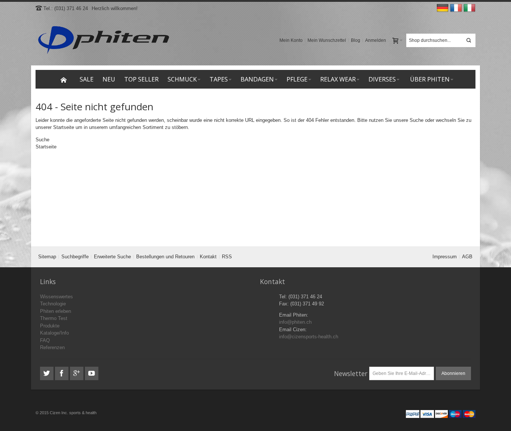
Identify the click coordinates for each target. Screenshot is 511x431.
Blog (355, 40)
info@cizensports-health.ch (308, 336)
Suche (416, 120)
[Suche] (468, 40)
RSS (227, 256)
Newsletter (350, 373)
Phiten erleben (55, 311)
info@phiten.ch (295, 322)
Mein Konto (291, 40)
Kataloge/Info (54, 333)
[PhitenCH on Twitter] (47, 373)
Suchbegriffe (75, 256)
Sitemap (47, 256)
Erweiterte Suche (112, 256)
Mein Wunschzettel (326, 40)
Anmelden (375, 40)
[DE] (443, 8)
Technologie (53, 304)
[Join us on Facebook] (62, 373)
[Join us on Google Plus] (77, 373)
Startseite (63, 127)
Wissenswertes (56, 296)
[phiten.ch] (103, 40)
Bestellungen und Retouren (165, 256)
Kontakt (208, 256)
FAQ (45, 340)
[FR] (456, 8)
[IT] (469, 8)
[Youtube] (91, 373)
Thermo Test (53, 318)
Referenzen (52, 347)
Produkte (49, 326)
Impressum (444, 256)
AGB (467, 256)
